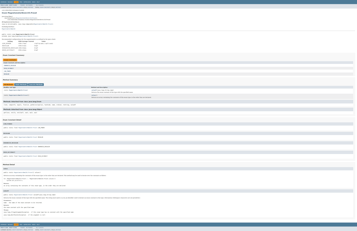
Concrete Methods (36, 84)
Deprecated (27, 2)
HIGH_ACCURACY (9, 68)
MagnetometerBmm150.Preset (26, 18)
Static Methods (21, 84)
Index (34, 2)
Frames (22, 5)
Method (30, 7)
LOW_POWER (7, 71)
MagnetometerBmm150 (8, 29)
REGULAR (6, 74)
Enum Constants (17, 7)
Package (10, 2)
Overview (4, 2)
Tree (21, 2)
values (93, 95)
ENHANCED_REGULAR (10, 65)
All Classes (40, 5)
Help (38, 2)
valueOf (94, 90)
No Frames (29, 5)
